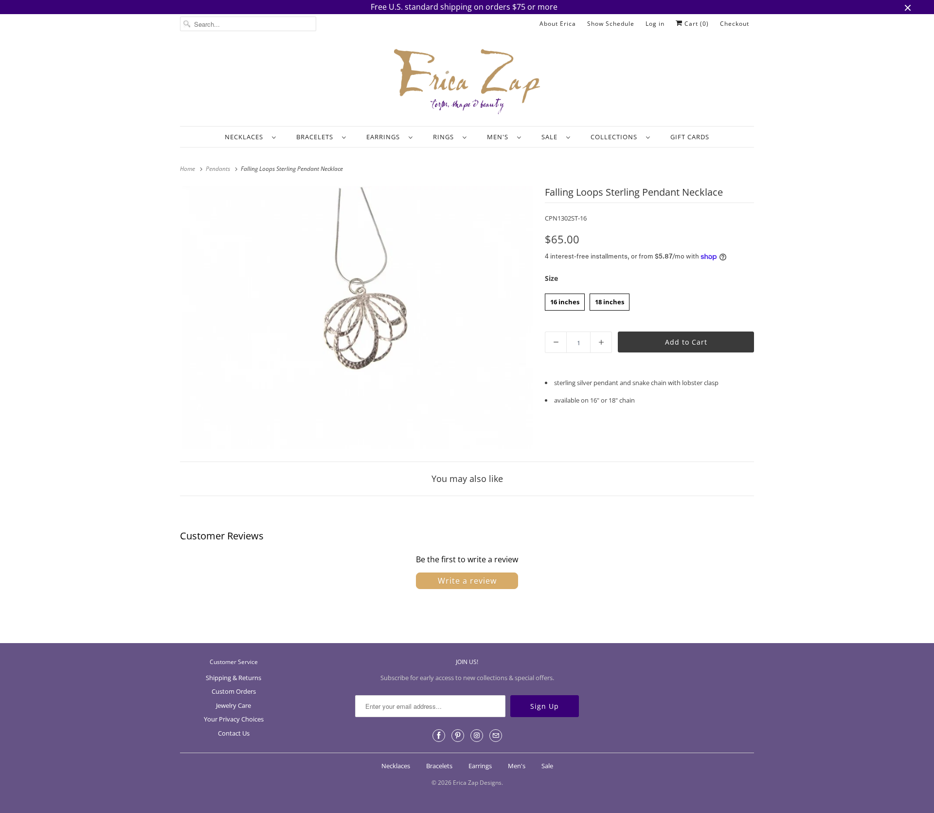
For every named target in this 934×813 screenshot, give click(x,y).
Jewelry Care (233, 705)
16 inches (564, 300)
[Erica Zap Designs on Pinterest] (457, 735)
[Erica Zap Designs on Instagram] (476, 735)
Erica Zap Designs (477, 782)
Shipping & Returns (233, 677)
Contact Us (234, 733)
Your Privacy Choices (234, 719)
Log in (655, 23)
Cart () (696, 23)
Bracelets (316, 136)
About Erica (557, 23)
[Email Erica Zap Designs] (495, 735)
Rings (445, 136)
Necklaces (246, 136)
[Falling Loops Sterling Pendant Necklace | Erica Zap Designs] (357, 317)
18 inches (609, 300)
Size (551, 278)
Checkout (734, 23)
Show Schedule (610, 23)
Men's (499, 136)
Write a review (467, 580)
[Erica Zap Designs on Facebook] (438, 735)
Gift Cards (689, 136)
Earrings (385, 136)
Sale (551, 136)
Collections (616, 136)
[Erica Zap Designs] (467, 82)
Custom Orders (234, 691)
